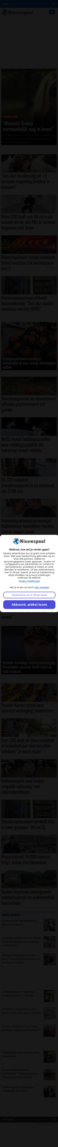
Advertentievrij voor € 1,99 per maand (29, 595)
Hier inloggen (41, 587)
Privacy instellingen (29, 581)
